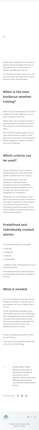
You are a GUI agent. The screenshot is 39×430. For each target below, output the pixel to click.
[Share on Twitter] (21, 395)
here (14, 337)
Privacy (22, 426)
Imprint (16, 426)
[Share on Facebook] (17, 395)
